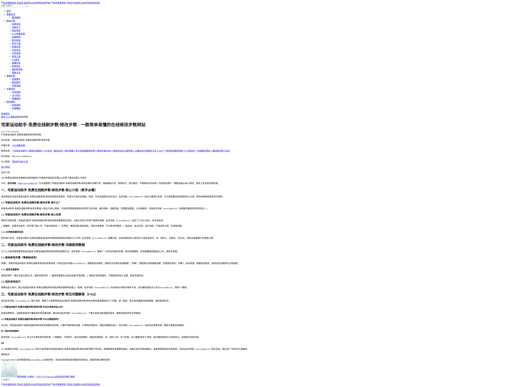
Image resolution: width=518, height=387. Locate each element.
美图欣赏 (10, 76)
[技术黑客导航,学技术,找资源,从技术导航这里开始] (50, 3)
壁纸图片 (16, 82)
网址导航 (16, 30)
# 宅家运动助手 (19, 151)
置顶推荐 (16, 17)
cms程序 (16, 60)
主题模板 (16, 108)
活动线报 (16, 92)
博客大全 (16, 73)
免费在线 (16, 24)
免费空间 (16, 47)
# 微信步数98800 (103, 151)
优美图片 (16, 79)
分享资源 (16, 53)
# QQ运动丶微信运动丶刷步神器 (58, 151)
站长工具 (23, 161)
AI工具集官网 (18, 34)
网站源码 (10, 102)
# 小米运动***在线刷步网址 (197, 151)
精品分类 (10, 21)
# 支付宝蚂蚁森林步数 (84, 151)
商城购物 (16, 37)
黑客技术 (10, 14)
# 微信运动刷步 (35, 151)
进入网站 (5, 167)
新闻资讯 (16, 66)
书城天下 (16, 27)
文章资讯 (10, 89)
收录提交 (5, 114)
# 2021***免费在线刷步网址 (170, 151)
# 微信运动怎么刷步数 (122, 151)
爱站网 (15, 161)
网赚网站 (16, 98)
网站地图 (21, 377)
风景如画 (16, 86)
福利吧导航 (17, 69)
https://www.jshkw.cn (27, 183)
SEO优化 (16, 95)
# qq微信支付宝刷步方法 (144, 151)
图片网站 (16, 40)
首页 (8, 11)
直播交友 (16, 63)
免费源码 (16, 105)
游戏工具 (16, 56)
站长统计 (6, 379)
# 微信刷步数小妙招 (220, 151)
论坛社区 (16, 50)
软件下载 (16, 43)
